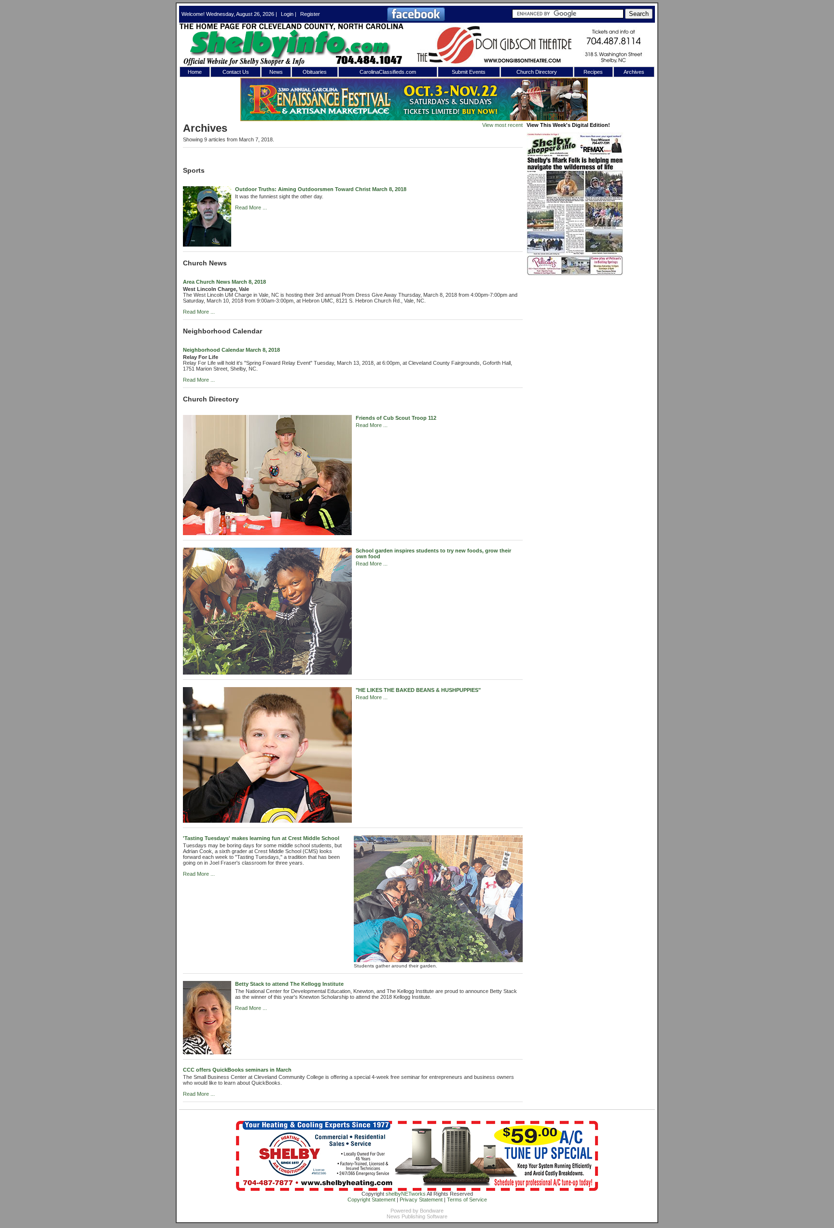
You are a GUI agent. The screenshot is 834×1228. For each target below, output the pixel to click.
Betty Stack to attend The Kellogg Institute (289, 984)
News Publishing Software (417, 1216)
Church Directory (536, 72)
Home (195, 72)
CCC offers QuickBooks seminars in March (237, 1070)
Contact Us (235, 72)
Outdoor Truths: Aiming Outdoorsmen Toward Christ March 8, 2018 (320, 189)
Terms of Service (467, 1199)
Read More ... (251, 207)
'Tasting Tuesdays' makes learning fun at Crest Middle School (261, 838)
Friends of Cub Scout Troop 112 (396, 418)
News (276, 72)
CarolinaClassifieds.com (388, 72)
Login (287, 14)
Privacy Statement (421, 1199)
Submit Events (469, 72)
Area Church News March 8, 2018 (224, 282)
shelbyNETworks (406, 1194)
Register (310, 14)
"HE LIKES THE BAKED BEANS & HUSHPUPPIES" (418, 690)
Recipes (593, 72)
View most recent (502, 125)
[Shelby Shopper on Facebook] (416, 19)
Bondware (432, 1211)
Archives (634, 72)
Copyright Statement (371, 1199)
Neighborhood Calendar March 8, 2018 (231, 350)
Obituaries (315, 72)
